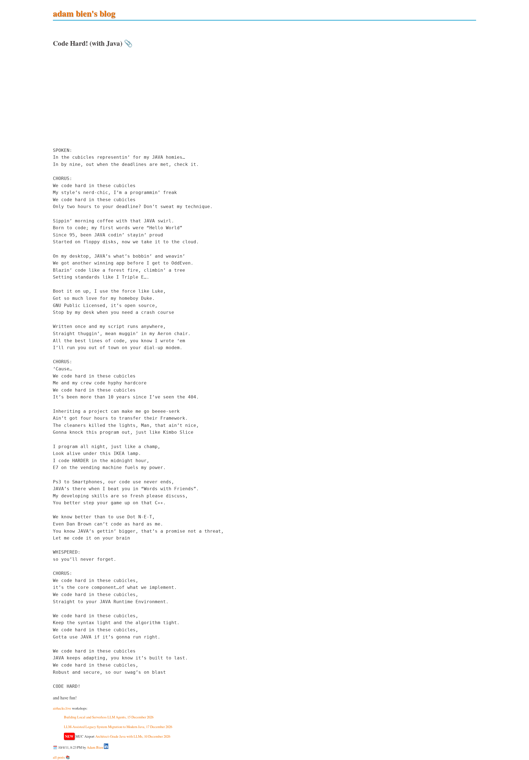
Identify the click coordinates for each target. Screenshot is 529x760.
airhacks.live (62, 708)
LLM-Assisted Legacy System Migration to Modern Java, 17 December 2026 (118, 726)
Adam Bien (95, 747)
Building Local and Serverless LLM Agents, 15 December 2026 (108, 717)
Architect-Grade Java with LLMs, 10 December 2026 (132, 736)
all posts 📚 (61, 757)
